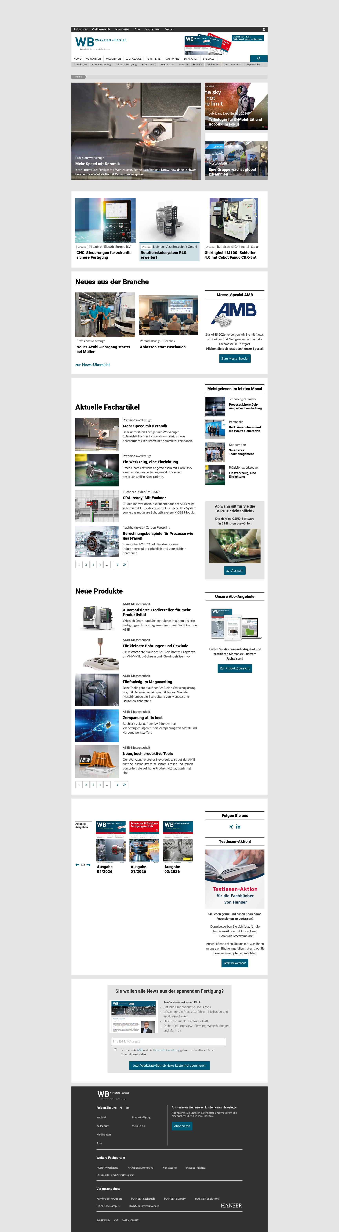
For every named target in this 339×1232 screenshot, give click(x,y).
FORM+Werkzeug (107, 1167)
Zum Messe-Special (234, 358)
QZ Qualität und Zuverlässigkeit (115, 1175)
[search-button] (259, 58)
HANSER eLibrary (175, 1198)
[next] (88, 865)
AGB (139, 1050)
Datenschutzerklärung (166, 1050)
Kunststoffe (170, 1167)
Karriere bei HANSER (109, 1198)
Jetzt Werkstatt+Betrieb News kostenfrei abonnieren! (169, 1065)
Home (78, 77)
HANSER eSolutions (207, 1198)
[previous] (77, 865)
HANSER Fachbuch (143, 1198)
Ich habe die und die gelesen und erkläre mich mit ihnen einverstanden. (167, 1052)
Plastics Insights (195, 1167)
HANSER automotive (140, 1167)
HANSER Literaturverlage (144, 1206)
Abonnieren (182, 1126)
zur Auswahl (234, 570)
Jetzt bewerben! (235, 963)
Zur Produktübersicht (235, 668)
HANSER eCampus (108, 1206)
